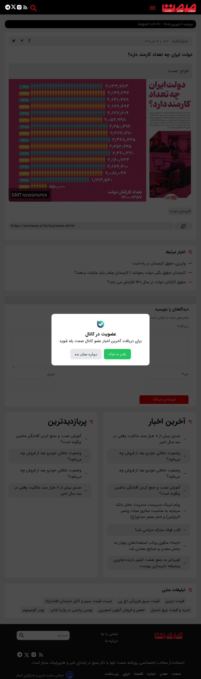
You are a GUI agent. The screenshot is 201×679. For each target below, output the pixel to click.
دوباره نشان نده (86, 354)
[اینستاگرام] (19, 8)
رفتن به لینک (117, 354)
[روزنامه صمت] (179, 8)
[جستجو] (33, 8)
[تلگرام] (8, 8)
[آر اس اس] (25, 8)
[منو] (152, 8)
